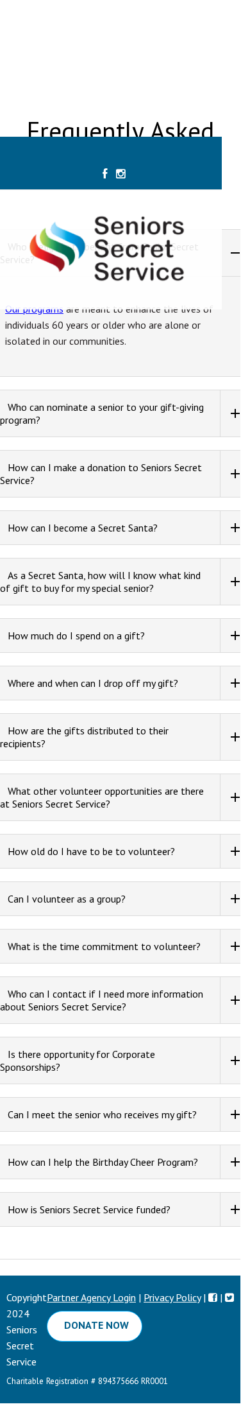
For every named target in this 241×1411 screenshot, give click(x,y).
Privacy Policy (172, 1297)
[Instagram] (121, 174)
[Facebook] (105, 174)
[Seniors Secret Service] (120, 309)
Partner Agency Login (91, 1297)
